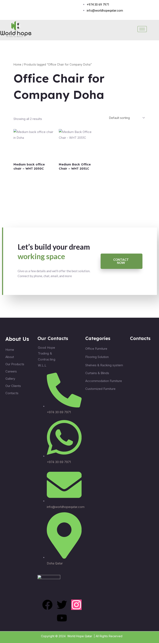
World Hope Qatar (80, 636)
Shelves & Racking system (104, 365)
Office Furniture (96, 349)
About (9, 357)
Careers (11, 371)
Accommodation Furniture (103, 381)
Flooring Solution (97, 357)
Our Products (14, 364)
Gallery (10, 379)
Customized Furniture (100, 389)
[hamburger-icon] (142, 29)
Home (17, 64)
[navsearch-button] (154, 28)
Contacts (11, 393)
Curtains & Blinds (97, 373)
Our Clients (13, 386)
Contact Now (121, 261)
